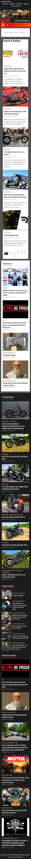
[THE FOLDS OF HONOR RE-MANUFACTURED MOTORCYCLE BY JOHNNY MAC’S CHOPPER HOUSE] (15, 410)
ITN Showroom (5, 421)
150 (22, 251)
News (4, 320)
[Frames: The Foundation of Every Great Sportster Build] (6, 636)
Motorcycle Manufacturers (8, 742)
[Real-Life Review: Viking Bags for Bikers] (6, 626)
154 (14, 253)
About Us (5, 3)
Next (15, 256)
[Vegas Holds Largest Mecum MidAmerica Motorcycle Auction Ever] (15, 54)
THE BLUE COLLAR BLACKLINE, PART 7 (15, 545)
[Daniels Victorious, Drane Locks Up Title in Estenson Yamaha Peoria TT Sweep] (15, 277)
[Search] (28, 25)
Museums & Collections (8, 380)
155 (18, 253)
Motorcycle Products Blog (9, 352)
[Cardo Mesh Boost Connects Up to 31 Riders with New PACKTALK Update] (6, 605)
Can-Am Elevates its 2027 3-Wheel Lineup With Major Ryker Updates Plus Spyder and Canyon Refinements (15, 747)
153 (10, 253)
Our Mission (19, 3)
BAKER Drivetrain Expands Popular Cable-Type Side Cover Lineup (19, 617)
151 (26, 251)
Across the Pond (16, 6)
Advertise (26, 3)
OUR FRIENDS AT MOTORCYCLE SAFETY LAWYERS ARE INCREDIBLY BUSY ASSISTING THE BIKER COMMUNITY (15, 843)
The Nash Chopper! (9, 355)
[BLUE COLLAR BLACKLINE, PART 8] (15, 503)
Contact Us (12, 3)
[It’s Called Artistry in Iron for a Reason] (15, 137)
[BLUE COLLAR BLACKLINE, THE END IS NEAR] (15, 443)
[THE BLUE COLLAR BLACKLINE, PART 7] (15, 531)
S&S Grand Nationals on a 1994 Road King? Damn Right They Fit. (19, 647)
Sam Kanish (17, 76)
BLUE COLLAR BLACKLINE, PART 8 (13, 517)
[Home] (3, 25)
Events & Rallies (7, 65)
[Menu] (6, 25)
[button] (6, 25)
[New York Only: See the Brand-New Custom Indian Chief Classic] (15, 180)
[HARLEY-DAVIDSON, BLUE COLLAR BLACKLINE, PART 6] (15, 559)
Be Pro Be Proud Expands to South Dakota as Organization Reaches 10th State (14, 325)
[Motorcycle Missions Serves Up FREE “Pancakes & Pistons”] (15, 797)
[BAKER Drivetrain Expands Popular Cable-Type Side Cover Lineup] (6, 616)
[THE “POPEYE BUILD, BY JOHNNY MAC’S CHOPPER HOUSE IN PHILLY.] (15, 473)
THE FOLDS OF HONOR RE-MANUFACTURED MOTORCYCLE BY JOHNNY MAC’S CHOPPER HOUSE (13, 426)
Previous (6, 251)
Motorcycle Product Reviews (16, 514)
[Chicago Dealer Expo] (15, 220)
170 (25, 253)
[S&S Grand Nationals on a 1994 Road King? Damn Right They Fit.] (6, 646)
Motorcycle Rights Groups (8, 838)
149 (18, 251)
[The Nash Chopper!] (15, 342)
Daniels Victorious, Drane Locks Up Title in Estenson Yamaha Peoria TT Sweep (15, 292)
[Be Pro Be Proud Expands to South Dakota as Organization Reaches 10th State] (15, 309)
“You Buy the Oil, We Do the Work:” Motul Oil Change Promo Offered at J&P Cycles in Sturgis (15, 780)
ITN (16, 116)
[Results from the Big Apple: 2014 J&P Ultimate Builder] (15, 97)
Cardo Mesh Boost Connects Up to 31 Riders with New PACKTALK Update (19, 606)
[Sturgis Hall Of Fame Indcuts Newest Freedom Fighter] (15, 369)
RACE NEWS (5, 287)
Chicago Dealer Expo (11, 235)
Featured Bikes (12, 421)
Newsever (12, 857)
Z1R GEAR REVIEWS (5, 572)
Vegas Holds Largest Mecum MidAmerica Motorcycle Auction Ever (15, 71)
